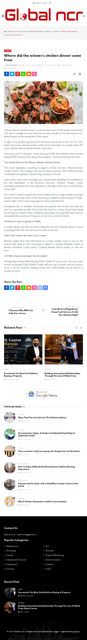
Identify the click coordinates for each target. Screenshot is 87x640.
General (48, 369)
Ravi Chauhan (11, 65)
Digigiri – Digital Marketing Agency (67, 631)
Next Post (71, 306)
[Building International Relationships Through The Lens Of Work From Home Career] (9, 607)
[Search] (84, 16)
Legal (6, 369)
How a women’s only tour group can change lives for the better (49, 451)
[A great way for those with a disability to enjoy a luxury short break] (9, 484)
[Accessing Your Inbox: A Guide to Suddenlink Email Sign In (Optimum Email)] (9, 434)
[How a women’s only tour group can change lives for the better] (9, 451)
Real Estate (23, 463)
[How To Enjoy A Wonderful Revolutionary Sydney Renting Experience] (9, 467)
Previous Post (17, 307)
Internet (21, 430)
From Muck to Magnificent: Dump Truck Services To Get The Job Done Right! (64, 312)
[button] (77, 328)
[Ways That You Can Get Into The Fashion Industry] (9, 417)
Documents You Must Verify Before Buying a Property (44, 593)
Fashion (21, 414)
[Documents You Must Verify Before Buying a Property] (9, 592)
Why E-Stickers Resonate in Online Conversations (42, 502)
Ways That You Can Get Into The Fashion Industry (42, 418)
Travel (20, 448)
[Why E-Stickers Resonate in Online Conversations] (9, 501)
